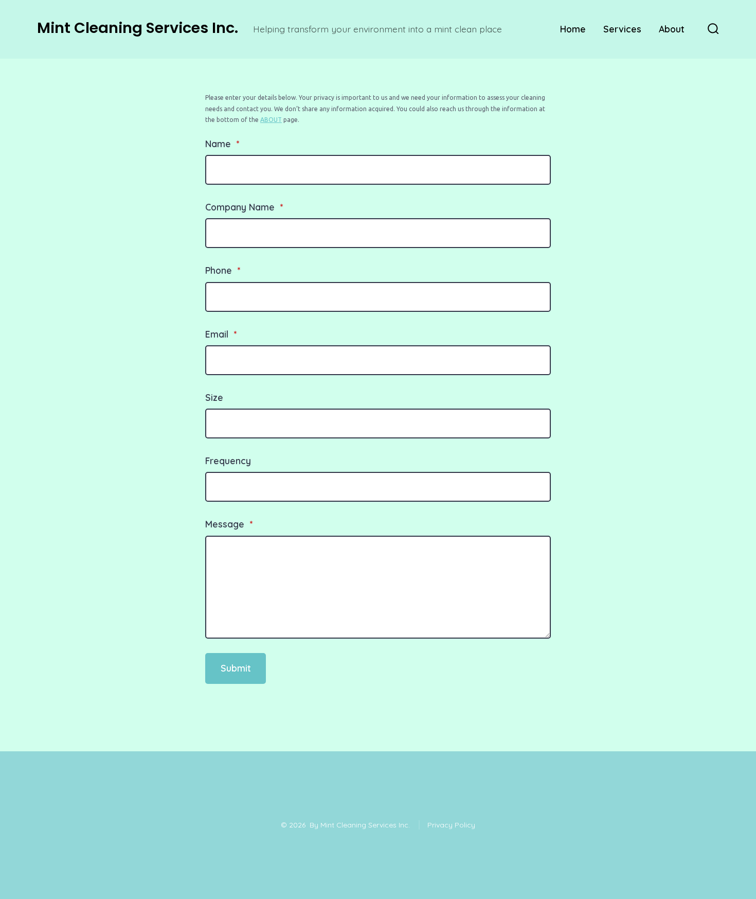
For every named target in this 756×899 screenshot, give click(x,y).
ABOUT (271, 119)
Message (229, 524)
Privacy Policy (451, 825)
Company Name (244, 207)
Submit (236, 668)
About (672, 28)
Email (221, 334)
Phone (222, 270)
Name (222, 143)
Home (573, 28)
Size (214, 397)
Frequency (228, 460)
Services (622, 28)
